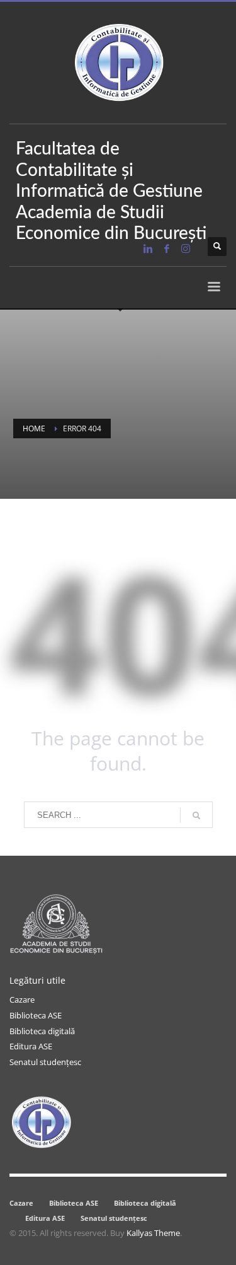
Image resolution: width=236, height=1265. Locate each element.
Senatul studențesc (45, 1062)
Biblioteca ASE (35, 1015)
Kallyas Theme (153, 1233)
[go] (196, 815)
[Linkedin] (147, 248)
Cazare (22, 999)
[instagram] (185, 248)
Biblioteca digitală (42, 1031)
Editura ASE (30, 1046)
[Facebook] (166, 248)
